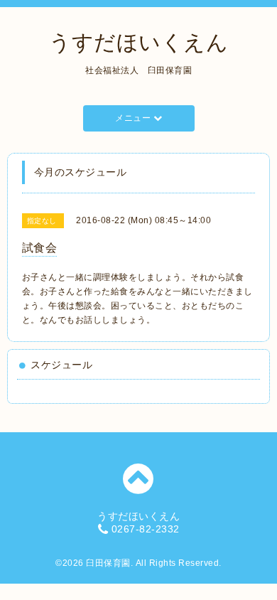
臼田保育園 (108, 563)
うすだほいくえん (138, 42)
